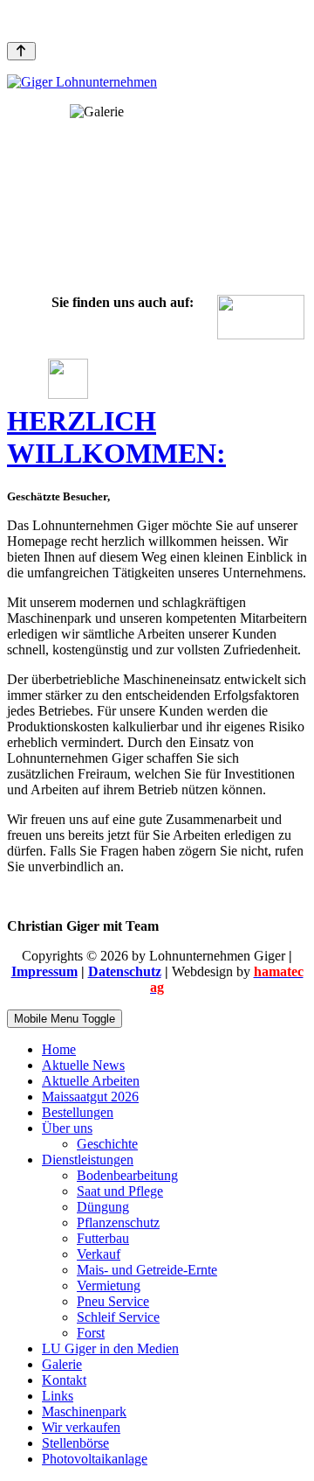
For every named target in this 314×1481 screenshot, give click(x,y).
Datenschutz (124, 971)
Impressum (44, 971)
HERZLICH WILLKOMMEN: (116, 437)
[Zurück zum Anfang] (21, 51)
